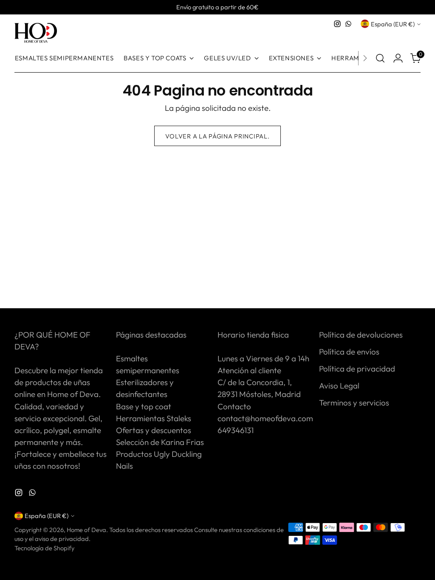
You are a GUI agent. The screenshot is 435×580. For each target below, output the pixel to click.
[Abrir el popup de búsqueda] (380, 58)
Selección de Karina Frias (160, 442)
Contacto (234, 406)
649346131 (236, 430)
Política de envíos (349, 351)
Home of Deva (86, 530)
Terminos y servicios (354, 402)
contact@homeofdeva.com (265, 418)
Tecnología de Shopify (44, 548)
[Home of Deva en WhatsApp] (348, 24)
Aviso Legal (339, 385)
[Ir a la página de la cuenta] (398, 58)
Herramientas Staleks (153, 418)
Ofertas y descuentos (153, 430)
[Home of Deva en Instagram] (337, 24)
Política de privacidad (357, 368)
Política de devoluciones (361, 334)
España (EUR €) (393, 24)
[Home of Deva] (35, 33)
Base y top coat (143, 406)
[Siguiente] (365, 58)
